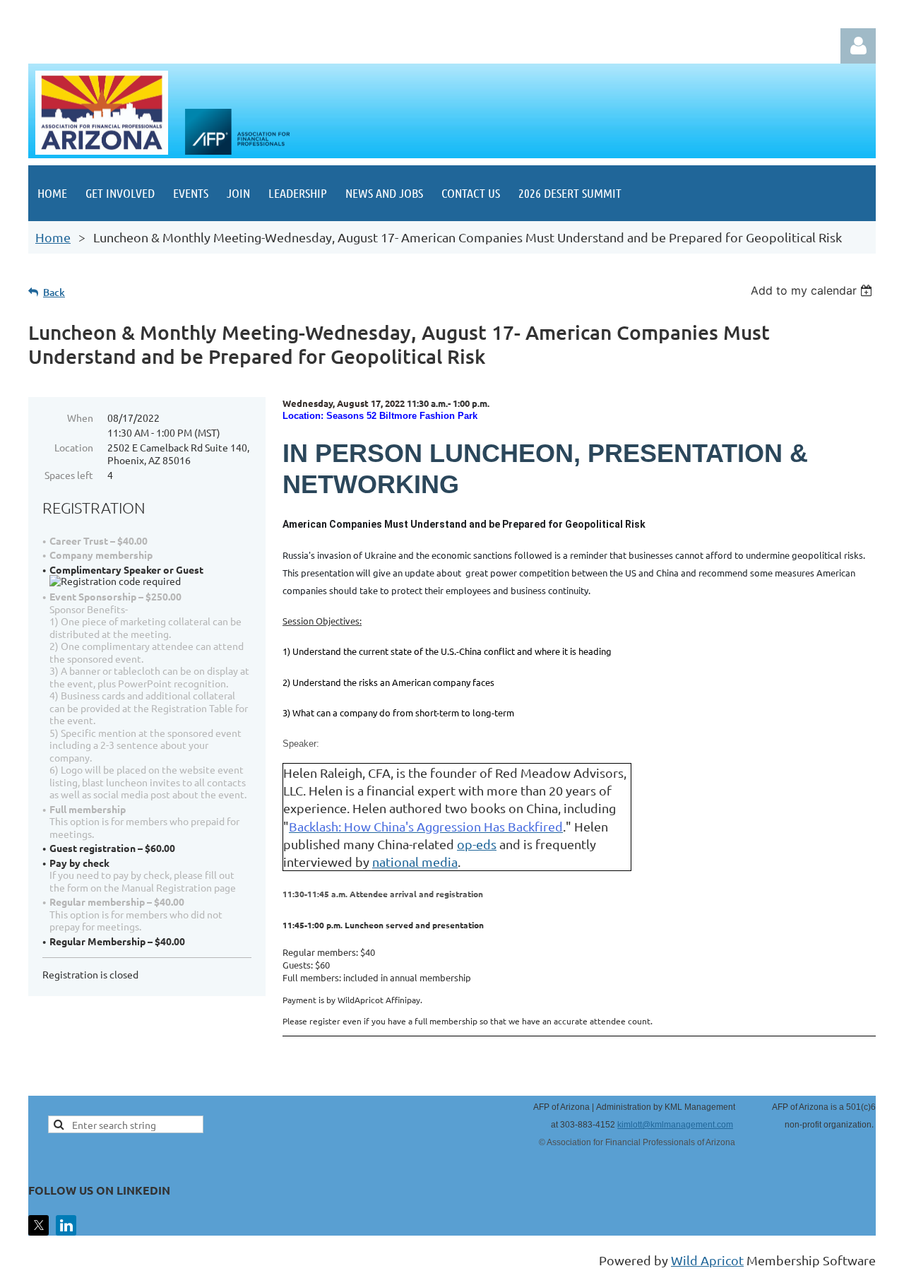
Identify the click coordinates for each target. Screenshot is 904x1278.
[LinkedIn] (66, 1225)
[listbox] (813, 290)
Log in (858, 46)
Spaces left (68, 474)
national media (415, 861)
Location (73, 447)
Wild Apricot (707, 1260)
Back (54, 292)
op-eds (476, 843)
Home (53, 237)
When (80, 417)
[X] (38, 1225)
